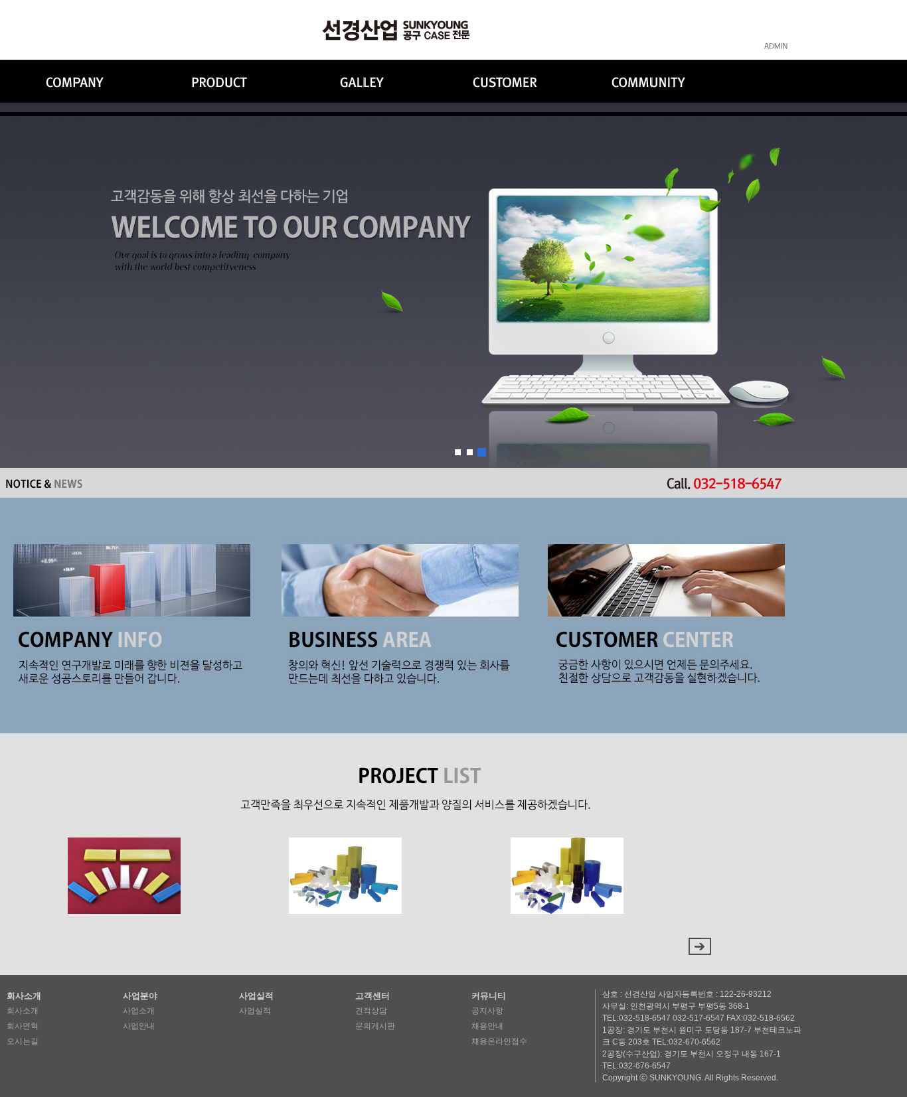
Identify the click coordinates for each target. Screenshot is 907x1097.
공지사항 (487, 1010)
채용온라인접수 (499, 1041)
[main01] (458, 452)
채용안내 (487, 1026)
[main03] (481, 452)
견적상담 (371, 1010)
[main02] (469, 452)
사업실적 (255, 1010)
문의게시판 (375, 1026)
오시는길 (23, 1041)
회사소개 (23, 1010)
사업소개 (139, 1010)
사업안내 (139, 1026)
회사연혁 (23, 1026)
